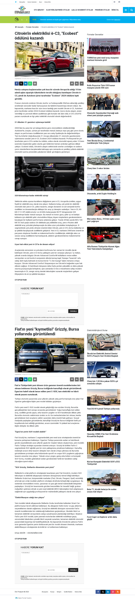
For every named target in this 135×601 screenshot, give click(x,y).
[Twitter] (21, 84)
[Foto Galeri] (119, 2)
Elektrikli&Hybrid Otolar (58, 10)
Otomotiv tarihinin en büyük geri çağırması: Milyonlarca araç (60, 20)
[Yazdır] (35, 84)
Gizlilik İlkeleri (68, 592)
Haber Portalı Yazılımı (24, 598)
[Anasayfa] (16, 2)
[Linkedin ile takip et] (107, 592)
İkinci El (115, 10)
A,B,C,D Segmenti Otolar (82, 10)
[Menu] (126, 10)
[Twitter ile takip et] (103, 592)
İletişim (59, 592)
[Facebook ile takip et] (98, 592)
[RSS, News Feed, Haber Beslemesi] (117, 592)
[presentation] (21, 19)
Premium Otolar (102, 10)
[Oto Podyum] (22, 10)
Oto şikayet (39, 10)
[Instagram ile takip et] (112, 592)
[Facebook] (17, 84)
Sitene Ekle (47, 2)
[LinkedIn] (26, 84)
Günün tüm (113, 20)
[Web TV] (114, 2)
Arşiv (40, 2)
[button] (72, 84)
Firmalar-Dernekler (32, 27)
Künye (52, 592)
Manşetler (22, 2)
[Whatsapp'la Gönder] (30, 84)
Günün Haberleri (32, 2)
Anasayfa (20, 27)
